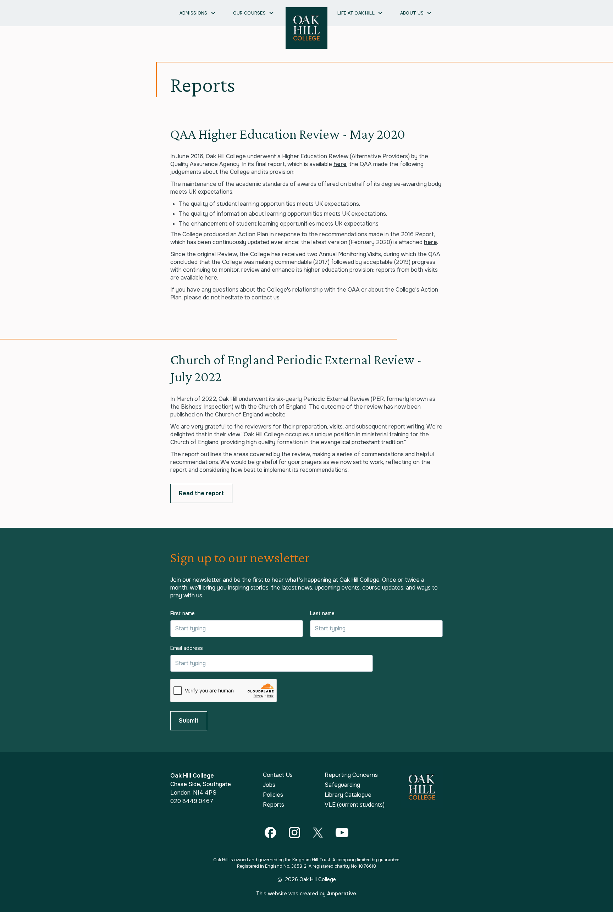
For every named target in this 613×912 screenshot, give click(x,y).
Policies (273, 794)
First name (182, 613)
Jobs (269, 785)
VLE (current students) (355, 804)
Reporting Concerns (351, 775)
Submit (189, 720)
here (340, 164)
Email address (186, 648)
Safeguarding (342, 785)
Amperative (341, 893)
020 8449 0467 (191, 801)
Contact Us (278, 775)
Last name (322, 613)
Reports (273, 804)
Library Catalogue (348, 794)
